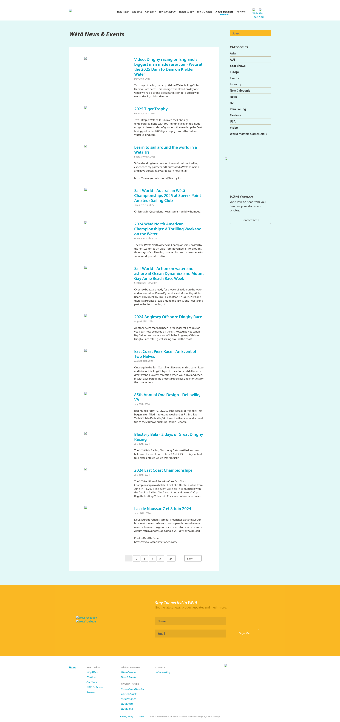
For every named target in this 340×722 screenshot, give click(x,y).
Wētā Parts (127, 704)
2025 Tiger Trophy (151, 108)
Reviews (241, 11)
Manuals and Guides (132, 689)
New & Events (128, 677)
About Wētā (93, 667)
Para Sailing (238, 109)
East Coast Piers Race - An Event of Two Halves (165, 354)
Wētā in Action (167, 11)
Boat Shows (238, 66)
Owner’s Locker (130, 684)
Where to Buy (186, 11)
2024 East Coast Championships (163, 470)
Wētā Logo (127, 709)
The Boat (137, 11)
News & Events (224, 11)
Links (141, 716)
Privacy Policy (126, 716)
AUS (232, 59)
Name (162, 621)
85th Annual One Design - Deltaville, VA (167, 397)
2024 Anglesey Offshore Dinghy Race (168, 316)
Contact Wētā (250, 220)
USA (233, 121)
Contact (160, 667)
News (233, 97)
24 (171, 558)
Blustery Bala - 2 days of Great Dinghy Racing (168, 437)
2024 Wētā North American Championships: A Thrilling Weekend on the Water (168, 228)
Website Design (195, 716)
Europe (235, 72)
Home (72, 667)
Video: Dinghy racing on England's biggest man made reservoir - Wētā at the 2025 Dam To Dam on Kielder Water (168, 67)
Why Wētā (123, 11)
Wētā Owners (204, 11)
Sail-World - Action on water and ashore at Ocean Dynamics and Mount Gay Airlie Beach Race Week (169, 273)
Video (234, 128)
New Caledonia (240, 90)
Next (190, 558)
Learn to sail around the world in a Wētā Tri (165, 149)
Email (161, 633)
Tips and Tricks (129, 694)
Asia (233, 53)
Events (234, 78)
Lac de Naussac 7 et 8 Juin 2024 (162, 508)
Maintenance (128, 699)
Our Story (150, 11)
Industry (235, 84)
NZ (232, 103)
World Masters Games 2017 (248, 134)
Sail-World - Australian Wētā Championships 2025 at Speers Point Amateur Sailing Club (167, 195)
